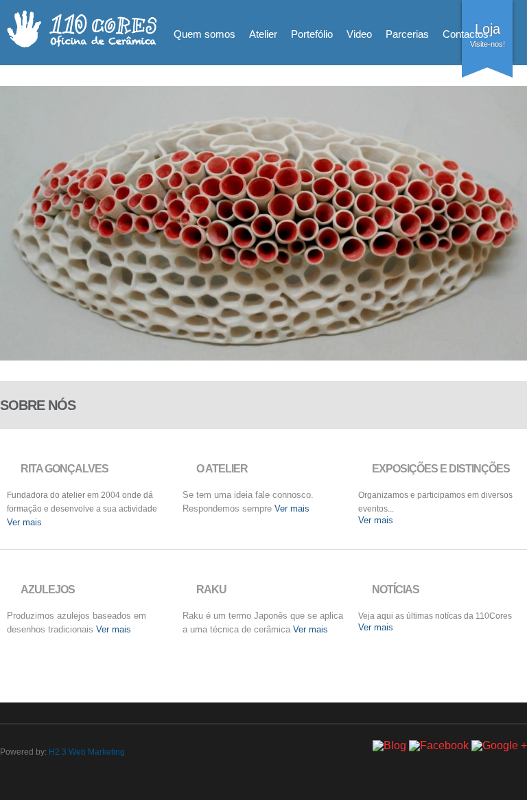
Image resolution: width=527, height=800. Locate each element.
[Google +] (499, 745)
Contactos (466, 34)
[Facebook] (439, 745)
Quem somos (204, 34)
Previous (15, 237)
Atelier (263, 34)
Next (511, 237)
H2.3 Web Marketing (87, 752)
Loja (487, 28)
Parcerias (407, 34)
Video (359, 34)
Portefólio (312, 34)
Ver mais (24, 522)
